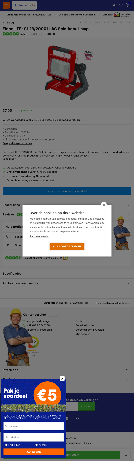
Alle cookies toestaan (67, 246)
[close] (104, 205)
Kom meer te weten (39, 236)
